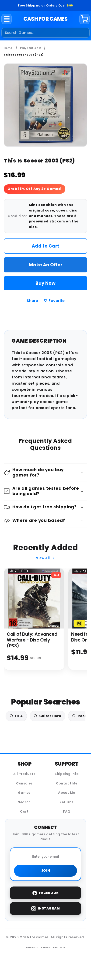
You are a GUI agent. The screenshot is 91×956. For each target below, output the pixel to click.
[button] (45, 472)
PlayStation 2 (30, 48)
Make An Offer (45, 265)
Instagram (49, 908)
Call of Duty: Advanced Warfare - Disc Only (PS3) (32, 640)
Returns (67, 802)
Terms (45, 947)
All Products (24, 774)
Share (32, 300)
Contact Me (66, 783)
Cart (24, 811)
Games (24, 793)
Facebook (49, 893)
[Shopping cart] (84, 19)
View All (43, 558)
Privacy (32, 947)
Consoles (24, 783)
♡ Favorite (54, 300)
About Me (66, 793)
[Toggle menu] (6, 19)
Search (24, 802)
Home (8, 48)
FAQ (66, 811)
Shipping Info (67, 774)
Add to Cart (45, 246)
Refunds (59, 947)
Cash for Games (45, 19)
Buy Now (45, 283)
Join (45, 870)
